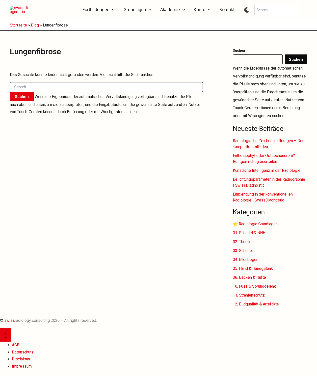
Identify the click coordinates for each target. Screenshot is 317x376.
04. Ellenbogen (245, 259)
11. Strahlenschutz (249, 295)
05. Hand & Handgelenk (253, 268)
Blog (35, 25)
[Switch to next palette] (246, 10)
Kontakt (227, 9)
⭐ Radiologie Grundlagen (255, 224)
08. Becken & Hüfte (249, 277)
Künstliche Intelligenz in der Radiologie (266, 170)
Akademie (170, 9)
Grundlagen (135, 9)
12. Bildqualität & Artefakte (256, 304)
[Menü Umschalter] (5, 335)
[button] (112, 9)
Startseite (18, 25)
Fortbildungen (95, 9)
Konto (199, 9)
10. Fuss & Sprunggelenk (254, 286)
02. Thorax (242, 241)
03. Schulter (243, 250)
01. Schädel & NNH (249, 232)
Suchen (239, 50)
